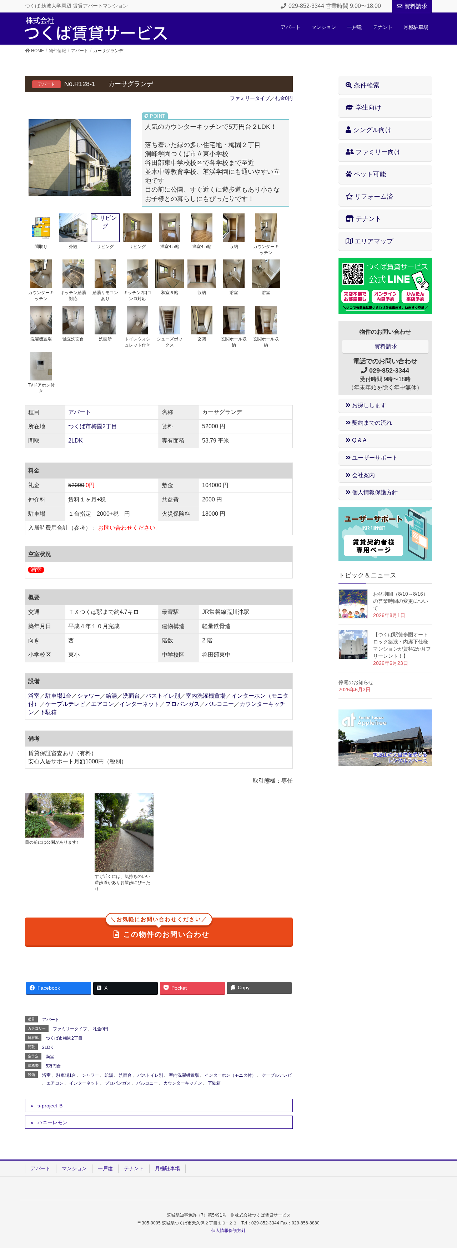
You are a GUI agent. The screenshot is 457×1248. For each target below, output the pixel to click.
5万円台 (53, 1065)
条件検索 (366, 85)
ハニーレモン (52, 1122)
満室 (50, 1056)
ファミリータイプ (250, 98)
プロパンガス (182, 704)
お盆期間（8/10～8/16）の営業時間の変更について (400, 601)
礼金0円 (284, 98)
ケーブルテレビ (65, 704)
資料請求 (416, 6)
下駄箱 (48, 712)
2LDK (75, 441)
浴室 (34, 696)
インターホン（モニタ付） (230, 1075)
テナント (367, 218)
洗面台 (131, 696)
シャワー (88, 696)
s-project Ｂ (50, 1105)
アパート (79, 412)
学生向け (367, 107)
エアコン (102, 704)
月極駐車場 (167, 1168)
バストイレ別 (163, 696)
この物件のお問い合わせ (160, 928)
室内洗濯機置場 (206, 696)
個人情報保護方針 (374, 492)
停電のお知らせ (355, 682)
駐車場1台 (58, 696)
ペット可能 (369, 174)
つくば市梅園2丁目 (92, 426)
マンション (74, 1168)
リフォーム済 (373, 196)
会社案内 (363, 475)
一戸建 (105, 1168)
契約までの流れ (371, 423)
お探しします (368, 405)
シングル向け (371, 129)
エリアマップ (373, 241)
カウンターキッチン (183, 1083)
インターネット (140, 704)
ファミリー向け (377, 152)
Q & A (359, 440)
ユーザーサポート (374, 458)
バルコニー (219, 704)
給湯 (111, 696)
